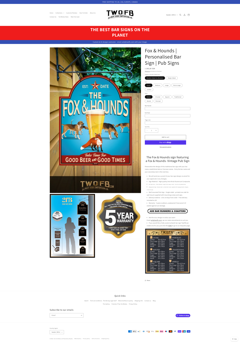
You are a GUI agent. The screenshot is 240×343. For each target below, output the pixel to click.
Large (167, 85)
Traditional (177, 97)
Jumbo (149, 89)
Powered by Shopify (68, 338)
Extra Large (177, 85)
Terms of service (96, 338)
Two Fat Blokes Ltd (58, 338)
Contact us (147, 301)
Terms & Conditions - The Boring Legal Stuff (103, 301)
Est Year (147, 113)
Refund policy (77, 338)
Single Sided (172, 78)
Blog (154, 301)
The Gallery (106, 304)
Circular (157, 97)
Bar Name (148, 106)
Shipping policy (105, 338)
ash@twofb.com (156, 220)
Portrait (158, 101)
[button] (59, 13)
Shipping (147, 71)
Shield (149, 101)
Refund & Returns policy (125, 301)
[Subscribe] (81, 315)
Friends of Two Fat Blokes (119, 304)
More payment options (165, 147)
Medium (157, 85)
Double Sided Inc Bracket (155, 78)
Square (167, 97)
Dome (149, 97)
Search (86, 301)
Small (148, 85)
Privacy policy (86, 338)
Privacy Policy (133, 304)
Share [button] (148, 280)
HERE (170, 226)
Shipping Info (139, 301)
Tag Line (148, 120)
